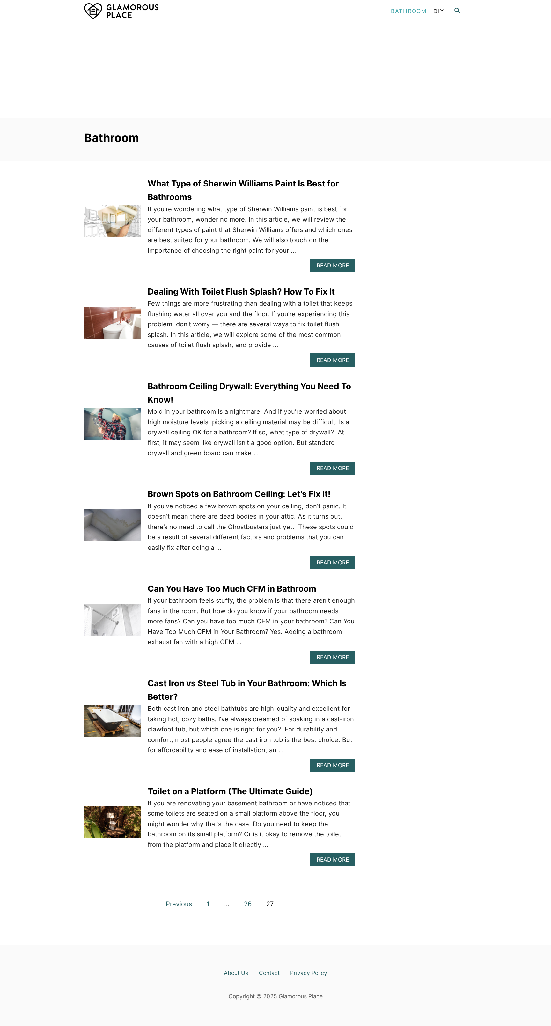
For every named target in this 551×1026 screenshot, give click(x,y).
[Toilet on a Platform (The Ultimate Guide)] (112, 825)
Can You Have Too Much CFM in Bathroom (232, 588)
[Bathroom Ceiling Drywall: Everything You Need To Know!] (112, 427)
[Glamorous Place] (141, 11)
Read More (335, 267)
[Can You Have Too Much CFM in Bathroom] (112, 623)
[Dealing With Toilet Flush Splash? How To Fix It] (112, 326)
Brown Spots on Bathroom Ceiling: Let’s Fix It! (239, 494)
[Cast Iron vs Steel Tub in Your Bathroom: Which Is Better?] (112, 724)
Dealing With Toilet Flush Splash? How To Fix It (241, 291)
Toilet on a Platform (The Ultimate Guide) (230, 791)
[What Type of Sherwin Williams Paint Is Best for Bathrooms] (112, 224)
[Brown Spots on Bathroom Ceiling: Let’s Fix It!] (112, 528)
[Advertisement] (275, 70)
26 (248, 904)
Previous (179, 904)
